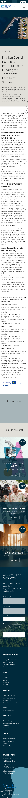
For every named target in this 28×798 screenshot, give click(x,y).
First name (7, 597)
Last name (7, 606)
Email (5, 616)
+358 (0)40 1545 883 (9, 771)
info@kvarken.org (8, 773)
